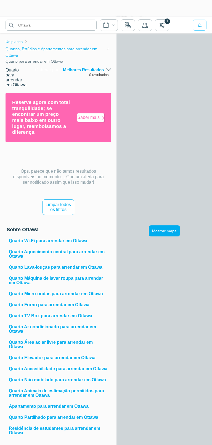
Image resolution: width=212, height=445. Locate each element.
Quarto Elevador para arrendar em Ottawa (52, 357)
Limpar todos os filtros (58, 207)
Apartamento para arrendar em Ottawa (49, 406)
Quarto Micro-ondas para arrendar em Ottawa (56, 293)
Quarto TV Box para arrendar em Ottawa (50, 315)
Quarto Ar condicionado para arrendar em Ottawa (52, 329)
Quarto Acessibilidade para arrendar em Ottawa (58, 368)
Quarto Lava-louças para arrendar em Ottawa (55, 267)
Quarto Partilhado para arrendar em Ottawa (53, 417)
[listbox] (87, 70)
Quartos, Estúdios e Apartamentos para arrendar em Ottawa (51, 52)
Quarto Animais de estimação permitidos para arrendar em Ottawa (56, 393)
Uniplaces (14, 41)
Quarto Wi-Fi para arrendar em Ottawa (48, 240)
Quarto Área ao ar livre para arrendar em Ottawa (51, 344)
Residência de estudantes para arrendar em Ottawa (54, 430)
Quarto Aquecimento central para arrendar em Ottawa (57, 254)
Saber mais (88, 117)
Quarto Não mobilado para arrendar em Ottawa (57, 379)
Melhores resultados (83, 70)
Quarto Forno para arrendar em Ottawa (49, 304)
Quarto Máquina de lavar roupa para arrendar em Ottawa (56, 280)
